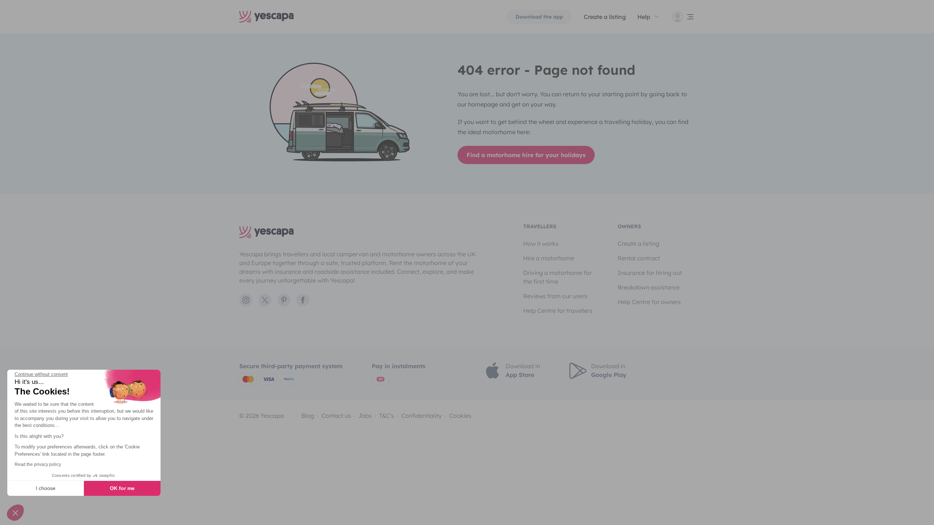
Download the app (539, 16)
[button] (15, 512)
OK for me (122, 488)
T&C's (386, 415)
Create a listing (605, 16)
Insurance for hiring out (650, 272)
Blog (307, 415)
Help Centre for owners (649, 302)
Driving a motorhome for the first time (557, 277)
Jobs (365, 415)
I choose (45, 488)
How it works (541, 243)
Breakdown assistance (649, 287)
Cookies (460, 415)
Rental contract (639, 258)
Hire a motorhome (548, 258)
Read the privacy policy (38, 464)
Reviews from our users (555, 296)
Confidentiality (421, 415)
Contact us (336, 415)
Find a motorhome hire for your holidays (526, 155)
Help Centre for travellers (558, 310)
